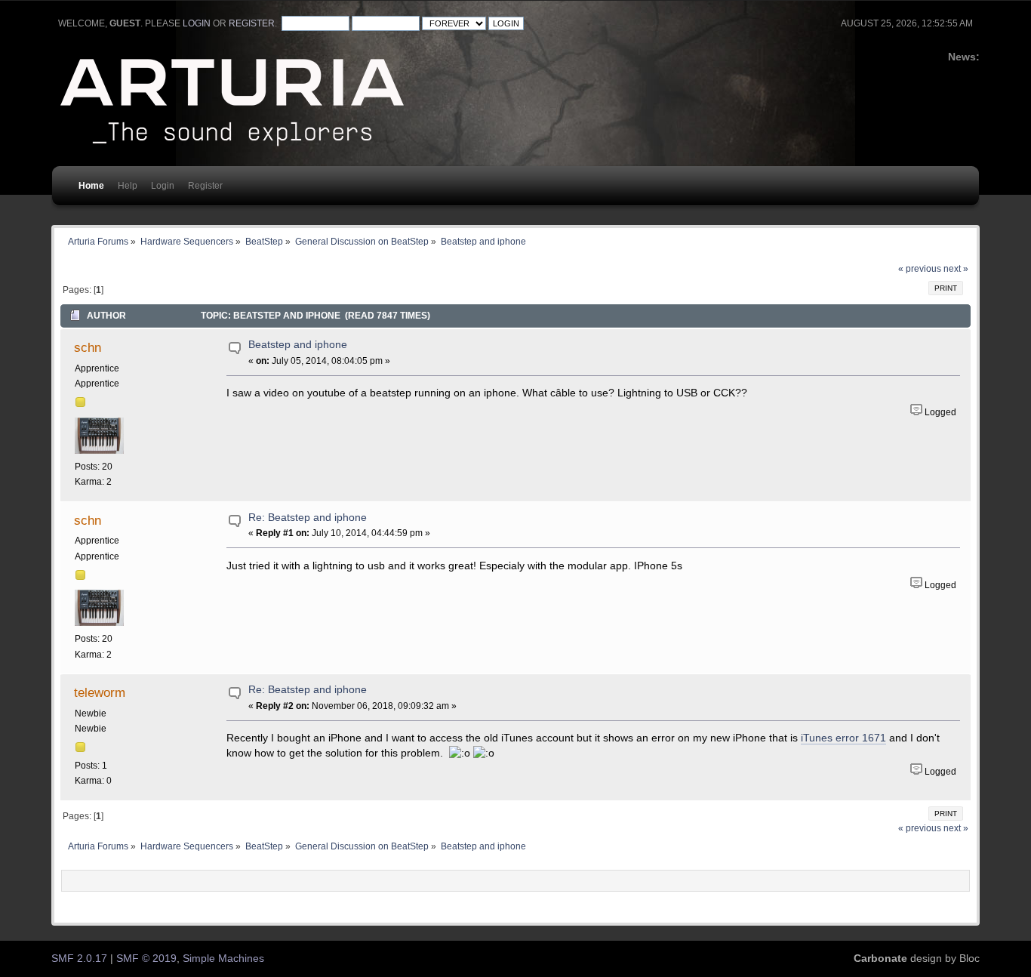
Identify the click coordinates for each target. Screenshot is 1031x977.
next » (955, 269)
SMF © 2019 (146, 958)
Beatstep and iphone (297, 344)
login (197, 23)
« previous (919, 269)
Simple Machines (223, 958)
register (252, 23)
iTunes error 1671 (843, 738)
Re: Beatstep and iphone (307, 517)
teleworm (99, 692)
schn (87, 347)
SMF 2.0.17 (79, 958)
